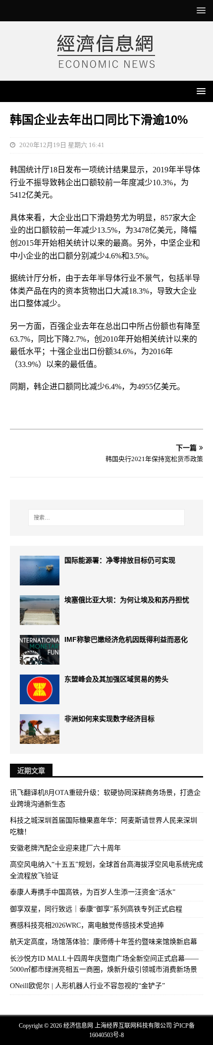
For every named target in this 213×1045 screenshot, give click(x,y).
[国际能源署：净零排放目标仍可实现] (39, 570)
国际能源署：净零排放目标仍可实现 (119, 560)
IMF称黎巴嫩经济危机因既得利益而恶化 (126, 639)
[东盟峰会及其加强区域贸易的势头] (39, 689)
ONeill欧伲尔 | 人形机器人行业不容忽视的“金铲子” (87, 986)
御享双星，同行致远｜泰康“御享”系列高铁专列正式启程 (96, 909)
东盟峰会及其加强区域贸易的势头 (116, 679)
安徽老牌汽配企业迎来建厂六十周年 (65, 848)
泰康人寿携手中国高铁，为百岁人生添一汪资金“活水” (92, 892)
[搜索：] (107, 517)
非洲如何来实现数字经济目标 (109, 719)
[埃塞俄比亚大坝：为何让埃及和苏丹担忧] (39, 610)
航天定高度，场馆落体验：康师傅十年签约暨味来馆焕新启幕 (103, 941)
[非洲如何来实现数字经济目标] (39, 729)
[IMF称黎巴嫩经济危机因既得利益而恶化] (39, 650)
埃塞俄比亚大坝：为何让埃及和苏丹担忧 (126, 600)
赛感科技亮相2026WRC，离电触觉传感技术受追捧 (87, 925)
